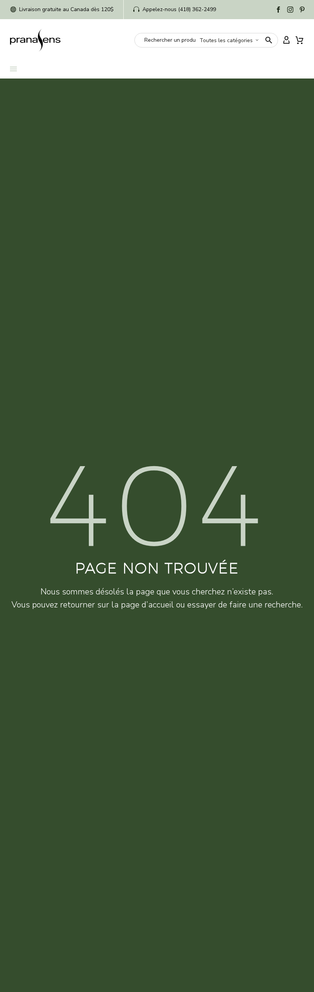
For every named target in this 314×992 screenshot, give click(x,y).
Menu (13, 69)
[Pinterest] (302, 10)
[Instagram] (290, 10)
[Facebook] (278, 10)
